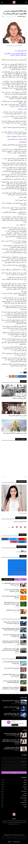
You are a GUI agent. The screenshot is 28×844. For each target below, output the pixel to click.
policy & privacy (16, 841)
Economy (14, 786)
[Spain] (12, 527)
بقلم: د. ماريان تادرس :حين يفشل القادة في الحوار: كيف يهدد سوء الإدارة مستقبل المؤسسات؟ (10, 741)
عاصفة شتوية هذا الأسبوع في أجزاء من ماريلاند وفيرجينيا (11, 662)
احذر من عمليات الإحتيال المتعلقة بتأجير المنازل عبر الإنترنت (10, 675)
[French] (20, 527)
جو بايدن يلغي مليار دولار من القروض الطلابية (11, 707)
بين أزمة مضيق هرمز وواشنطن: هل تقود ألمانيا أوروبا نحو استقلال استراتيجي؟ (10, 628)
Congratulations (7, 579)
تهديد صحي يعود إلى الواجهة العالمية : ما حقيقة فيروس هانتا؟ (10, 584)
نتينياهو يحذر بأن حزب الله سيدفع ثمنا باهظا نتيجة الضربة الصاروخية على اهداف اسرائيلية (10, 650)
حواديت (18, 7)
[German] (16, 527)
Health (20, 579)
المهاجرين (14, 793)
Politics (14, 782)
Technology (14, 795)
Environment (14, 791)
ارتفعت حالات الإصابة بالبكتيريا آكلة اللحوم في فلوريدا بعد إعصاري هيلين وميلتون (11, 604)
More (9, 527)
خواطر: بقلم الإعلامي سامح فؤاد (20, 398)
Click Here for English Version (20, 521)
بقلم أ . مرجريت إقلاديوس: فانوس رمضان (18, 415)
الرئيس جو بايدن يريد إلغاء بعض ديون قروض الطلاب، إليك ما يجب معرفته (11, 714)
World (14, 789)
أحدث (24, 476)
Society (14, 784)
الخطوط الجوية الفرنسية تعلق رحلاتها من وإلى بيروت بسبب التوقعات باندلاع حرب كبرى (10, 642)
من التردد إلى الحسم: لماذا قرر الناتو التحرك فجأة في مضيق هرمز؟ (11, 622)
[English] (25, 527)
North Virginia (14, 798)
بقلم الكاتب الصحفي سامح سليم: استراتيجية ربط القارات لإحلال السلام (11, 748)
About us (10, 841)
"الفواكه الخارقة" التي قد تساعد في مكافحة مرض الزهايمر (11, 590)
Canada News (14, 802)
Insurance (14, 804)
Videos (14, 806)
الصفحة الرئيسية (23, 7)
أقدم (3, 476)
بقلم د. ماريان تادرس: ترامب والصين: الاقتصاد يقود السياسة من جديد (11, 734)
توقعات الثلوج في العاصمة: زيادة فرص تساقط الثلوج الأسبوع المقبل (11, 681)
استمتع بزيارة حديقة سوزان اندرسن (11, 668)
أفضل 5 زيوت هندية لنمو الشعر (12, 610)
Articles (14, 800)
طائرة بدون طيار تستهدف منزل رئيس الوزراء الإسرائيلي (11, 635)
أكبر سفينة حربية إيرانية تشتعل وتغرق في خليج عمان (10, 701)
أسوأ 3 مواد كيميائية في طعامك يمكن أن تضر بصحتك (10, 596)
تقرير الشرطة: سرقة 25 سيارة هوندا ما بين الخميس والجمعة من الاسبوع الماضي (10, 687)
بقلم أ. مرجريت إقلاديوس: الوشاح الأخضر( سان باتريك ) (15, 433)
